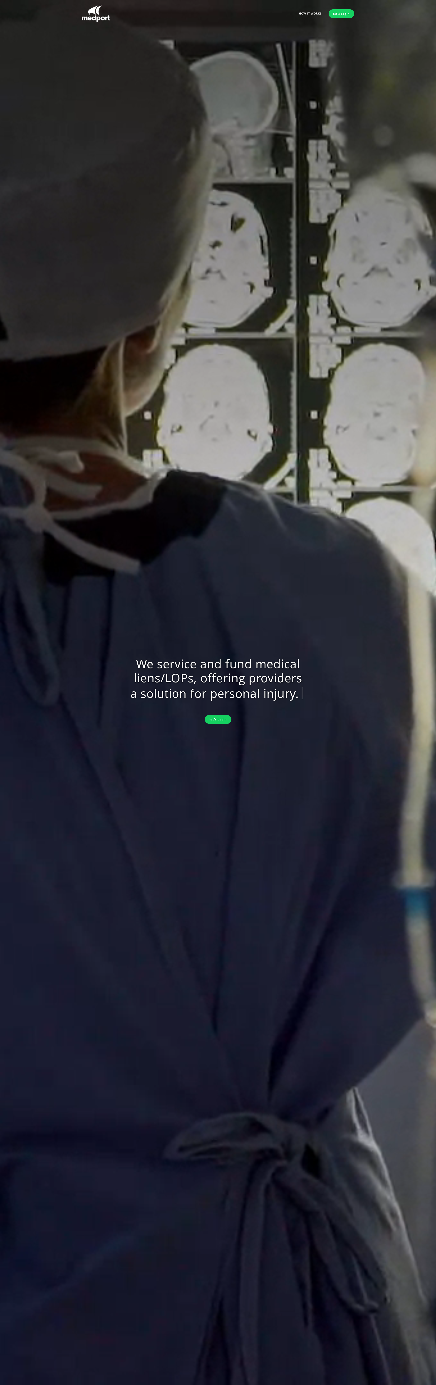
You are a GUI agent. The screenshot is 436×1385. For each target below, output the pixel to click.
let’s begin (218, 719)
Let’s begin (341, 14)
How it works (310, 13)
